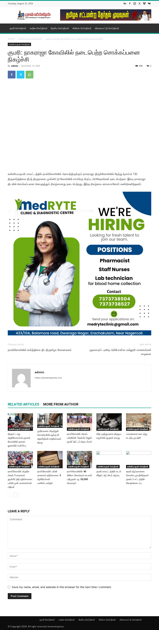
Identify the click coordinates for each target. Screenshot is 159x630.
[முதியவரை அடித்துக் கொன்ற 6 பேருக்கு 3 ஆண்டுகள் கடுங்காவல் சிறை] (49, 420)
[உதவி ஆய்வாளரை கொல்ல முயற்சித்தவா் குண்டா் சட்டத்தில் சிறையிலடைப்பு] (138, 459)
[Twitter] (139, 3)
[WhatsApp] (29, 74)
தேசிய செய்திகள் (60, 28)
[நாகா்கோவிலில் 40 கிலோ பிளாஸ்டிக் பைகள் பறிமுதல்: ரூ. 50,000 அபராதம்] (79, 459)
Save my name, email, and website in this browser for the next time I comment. (62, 587)
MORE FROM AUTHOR (60, 404)
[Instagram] (134, 3)
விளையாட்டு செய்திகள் (107, 28)
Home (11, 38)
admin (14, 65)
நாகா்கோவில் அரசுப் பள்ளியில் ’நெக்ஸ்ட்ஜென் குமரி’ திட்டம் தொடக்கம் (79, 437)
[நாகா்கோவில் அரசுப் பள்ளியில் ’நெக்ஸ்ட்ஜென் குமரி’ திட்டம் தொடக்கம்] (79, 422)
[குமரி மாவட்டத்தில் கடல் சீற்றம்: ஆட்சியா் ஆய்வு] (109, 459)
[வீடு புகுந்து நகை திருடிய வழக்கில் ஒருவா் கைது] (109, 422)
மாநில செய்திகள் (38, 28)
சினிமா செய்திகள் (82, 28)
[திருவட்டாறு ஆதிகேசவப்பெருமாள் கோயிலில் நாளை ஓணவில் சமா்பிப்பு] (20, 422)
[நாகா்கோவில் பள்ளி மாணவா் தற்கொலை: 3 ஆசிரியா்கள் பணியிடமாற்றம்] (49, 459)
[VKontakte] (149, 3)
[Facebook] (130, 3)
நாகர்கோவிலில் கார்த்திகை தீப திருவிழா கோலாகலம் (40, 350)
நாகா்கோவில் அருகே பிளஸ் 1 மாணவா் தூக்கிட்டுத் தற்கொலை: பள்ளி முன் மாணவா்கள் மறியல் (20, 479)
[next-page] (16, 494)
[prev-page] (10, 494)
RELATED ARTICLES (23, 404)
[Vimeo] (144, 3)
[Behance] (125, 3)
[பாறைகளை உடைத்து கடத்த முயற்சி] (138, 422)
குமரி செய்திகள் (18, 28)
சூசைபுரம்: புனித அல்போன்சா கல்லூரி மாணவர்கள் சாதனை (120, 352)
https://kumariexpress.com (48, 377)
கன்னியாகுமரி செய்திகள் (30, 38)
